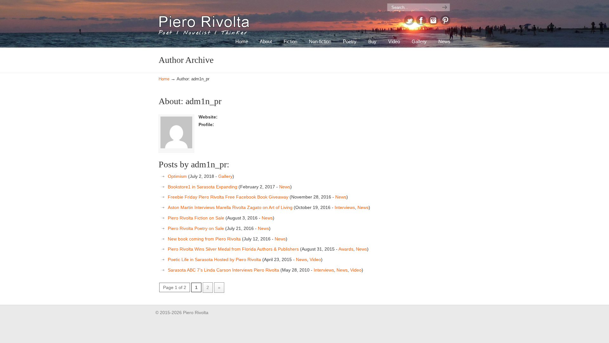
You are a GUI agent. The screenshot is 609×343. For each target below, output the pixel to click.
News (284, 186)
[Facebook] (421, 23)
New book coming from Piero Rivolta (204, 238)
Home (164, 79)
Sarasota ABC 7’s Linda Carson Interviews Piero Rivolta (223, 269)
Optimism (177, 176)
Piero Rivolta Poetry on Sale (196, 228)
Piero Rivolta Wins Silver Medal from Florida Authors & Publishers (233, 249)
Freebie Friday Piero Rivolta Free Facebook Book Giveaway (228, 196)
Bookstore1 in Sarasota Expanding (202, 186)
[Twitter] (409, 23)
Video (315, 259)
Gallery (225, 176)
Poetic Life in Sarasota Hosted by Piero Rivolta (214, 259)
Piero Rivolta (204, 22)
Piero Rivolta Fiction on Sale (196, 217)
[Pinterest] (445, 23)
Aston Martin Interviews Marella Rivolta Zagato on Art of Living (230, 207)
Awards (345, 249)
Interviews (345, 207)
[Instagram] (433, 23)
